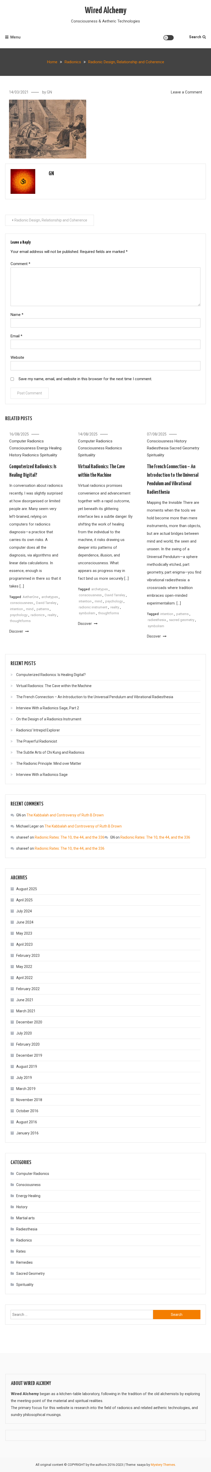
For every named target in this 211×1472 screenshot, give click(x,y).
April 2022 (24, 978)
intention (16, 609)
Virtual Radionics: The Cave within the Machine (54, 686)
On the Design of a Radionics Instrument (48, 719)
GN (49, 92)
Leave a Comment (186, 92)
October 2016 (27, 1111)
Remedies (24, 1262)
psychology (19, 615)
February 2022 (28, 989)
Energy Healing (49, 448)
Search (195, 37)
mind (29, 609)
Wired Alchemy (105, 10)
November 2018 (29, 1100)
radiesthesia (157, 620)
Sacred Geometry (184, 448)
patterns (43, 609)
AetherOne (30, 597)
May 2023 (24, 933)
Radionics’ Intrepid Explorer (38, 730)
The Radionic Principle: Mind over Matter (48, 763)
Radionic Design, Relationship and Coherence (50, 220)
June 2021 (24, 1000)
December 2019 (29, 1055)
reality (52, 615)
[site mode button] (168, 37)
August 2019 (26, 1066)
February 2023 (28, 955)
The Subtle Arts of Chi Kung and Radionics (50, 752)
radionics (38, 615)
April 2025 (24, 900)
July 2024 (24, 911)
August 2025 (26, 889)
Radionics (30, 455)
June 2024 (24, 922)
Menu (15, 37)
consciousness (21, 603)
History (15, 455)
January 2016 (27, 1133)
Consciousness (22, 448)
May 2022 (24, 967)
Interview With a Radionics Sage (42, 775)
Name (17, 314)
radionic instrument (93, 607)
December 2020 (29, 1022)
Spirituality (48, 455)
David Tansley (46, 603)
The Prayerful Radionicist (36, 741)
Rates (21, 1251)
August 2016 (26, 1122)
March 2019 (26, 1089)
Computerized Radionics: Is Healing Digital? (51, 675)
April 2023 (24, 944)
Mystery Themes (163, 1465)
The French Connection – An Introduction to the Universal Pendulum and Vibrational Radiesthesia (94, 697)
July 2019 (24, 1078)
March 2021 (26, 1011)
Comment (20, 263)
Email (16, 336)
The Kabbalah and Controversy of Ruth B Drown (65, 815)
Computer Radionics (26, 441)
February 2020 (28, 1044)
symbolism (87, 613)
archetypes (49, 597)
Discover (16, 631)
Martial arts (25, 1218)
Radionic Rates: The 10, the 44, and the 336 (69, 837)
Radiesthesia (158, 448)
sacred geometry (181, 620)
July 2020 (24, 1033)
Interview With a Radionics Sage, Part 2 (47, 708)
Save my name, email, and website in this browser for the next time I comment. (85, 379)
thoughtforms (20, 621)
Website (17, 357)
